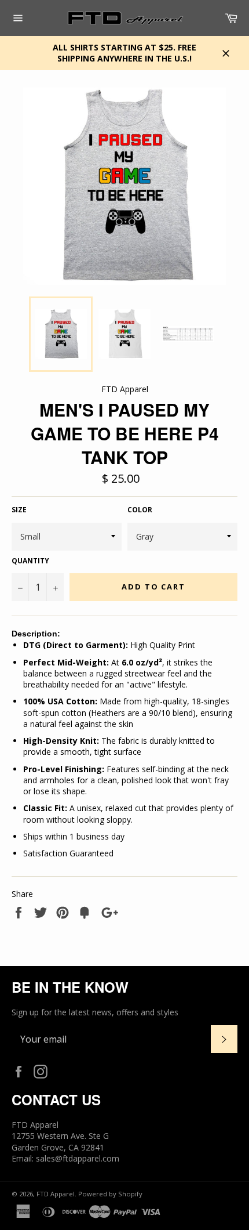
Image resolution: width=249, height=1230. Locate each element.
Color (139, 510)
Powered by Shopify (110, 1193)
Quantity (30, 561)
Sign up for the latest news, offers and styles (95, 1012)
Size (19, 510)
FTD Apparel (55, 1193)
